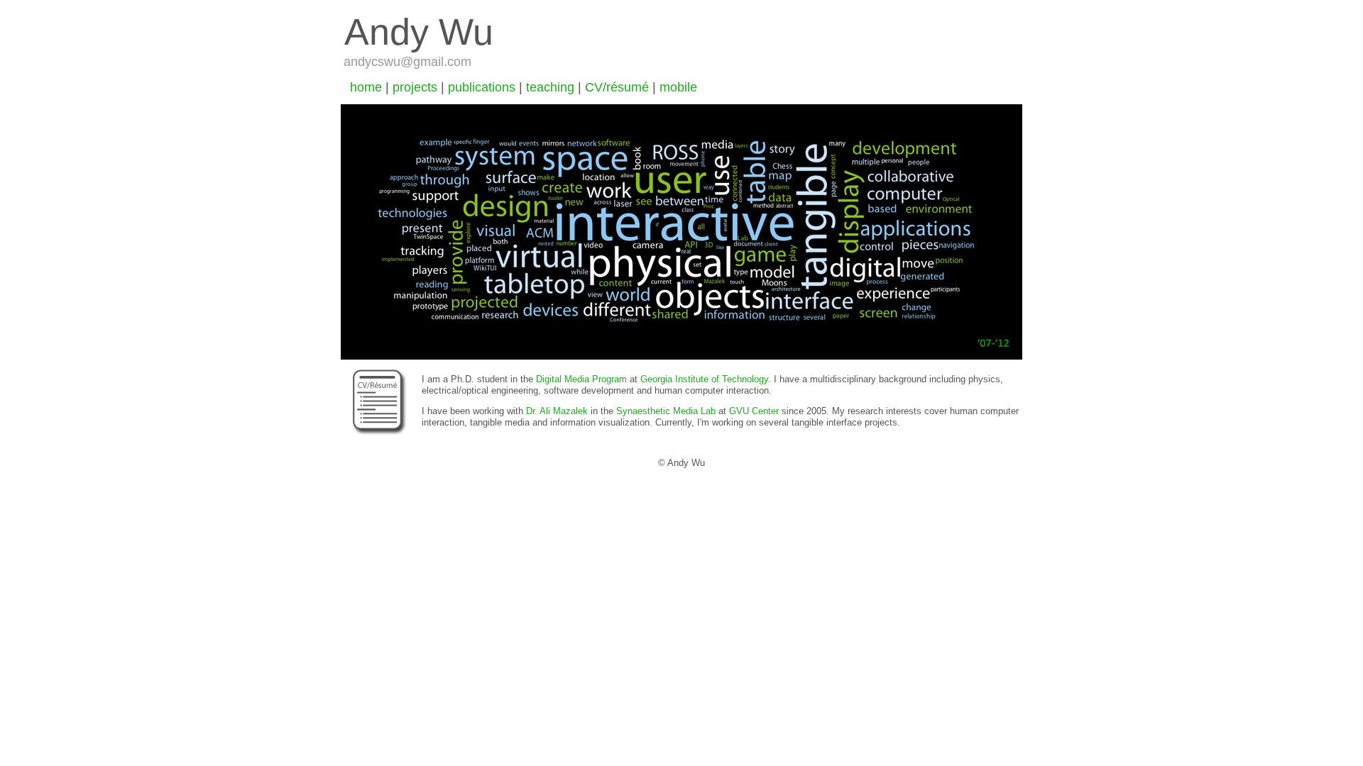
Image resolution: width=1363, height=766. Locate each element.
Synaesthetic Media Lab (666, 411)
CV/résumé (617, 87)
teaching (550, 87)
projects (415, 87)
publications (481, 87)
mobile (678, 87)
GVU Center (754, 411)
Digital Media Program (581, 379)
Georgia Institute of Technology (704, 379)
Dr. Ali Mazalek (557, 411)
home (366, 87)
